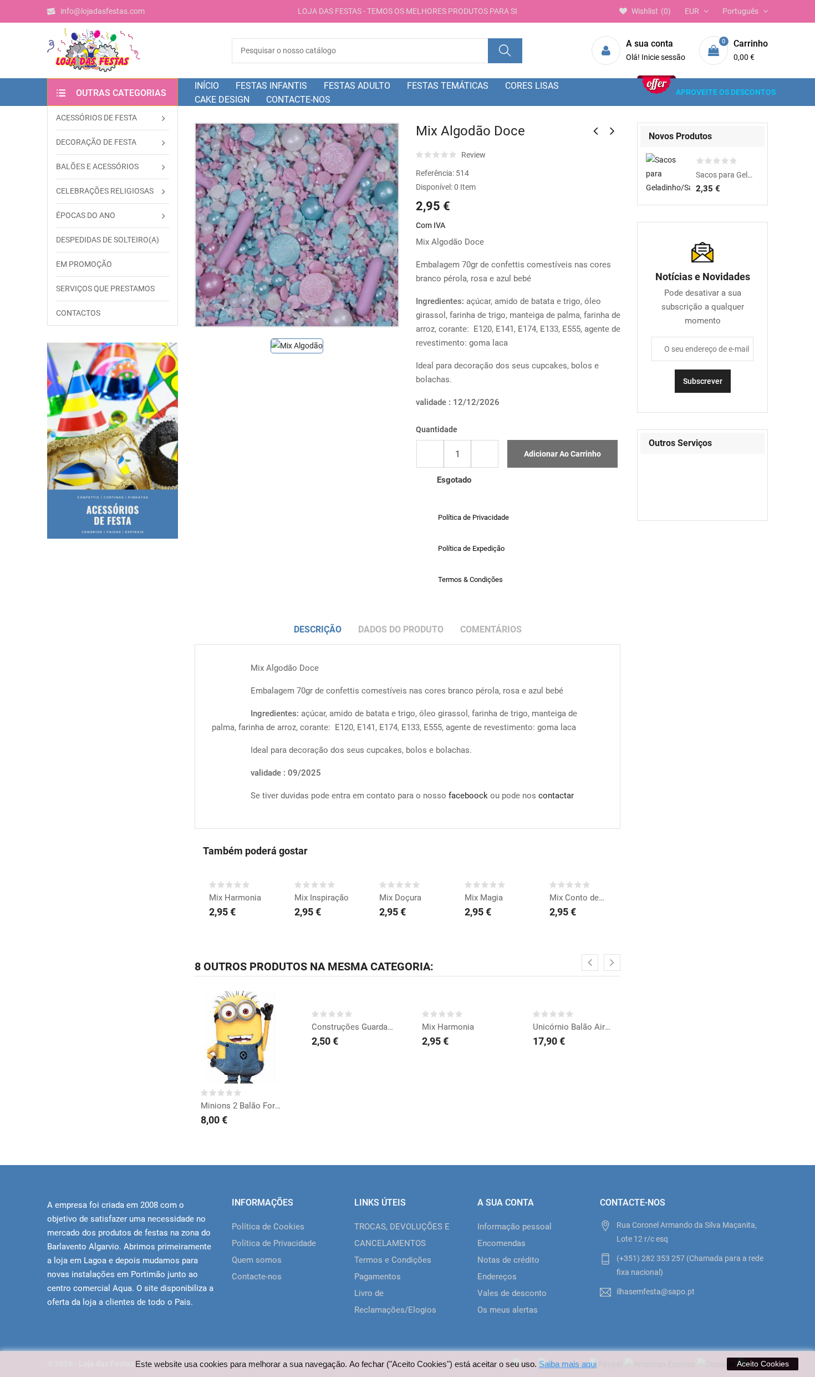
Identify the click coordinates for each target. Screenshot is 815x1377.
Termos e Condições (392, 1260)
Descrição (318, 629)
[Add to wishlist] (228, 1045)
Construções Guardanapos (353, 1027)
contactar (556, 796)
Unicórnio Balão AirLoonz (574, 1027)
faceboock (468, 796)
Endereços (497, 1277)
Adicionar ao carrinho (562, 453)
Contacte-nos (257, 1277)
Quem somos (257, 1260)
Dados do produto (401, 629)
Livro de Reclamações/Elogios (395, 1301)
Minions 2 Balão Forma (242, 1106)
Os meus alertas (507, 1310)
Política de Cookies (268, 1227)
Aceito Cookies (763, 1363)
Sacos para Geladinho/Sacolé (724, 174)
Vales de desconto (512, 1293)
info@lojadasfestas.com (102, 11)
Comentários (491, 629)
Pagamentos (377, 1277)
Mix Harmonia (235, 898)
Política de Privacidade (274, 1243)
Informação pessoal (514, 1227)
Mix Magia (484, 898)
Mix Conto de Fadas (577, 898)
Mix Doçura (400, 898)
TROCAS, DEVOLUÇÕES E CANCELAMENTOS (402, 1235)
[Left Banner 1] (112, 440)
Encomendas (501, 1243)
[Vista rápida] (255, 1045)
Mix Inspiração (321, 898)
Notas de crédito (508, 1260)
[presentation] (590, 962)
